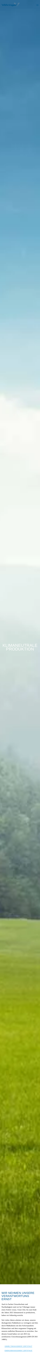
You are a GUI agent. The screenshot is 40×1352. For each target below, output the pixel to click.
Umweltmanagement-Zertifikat (18, 1346)
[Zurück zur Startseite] (10, 5)
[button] (37, 5)
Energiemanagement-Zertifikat (18, 1350)
